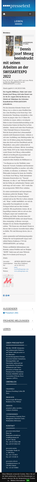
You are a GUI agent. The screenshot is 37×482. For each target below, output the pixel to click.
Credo (22, 418)
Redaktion (9, 402)
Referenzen (17, 421)
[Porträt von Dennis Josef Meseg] (15, 47)
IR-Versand (18, 400)
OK (28, 480)
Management (10, 418)
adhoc (14, 408)
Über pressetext (10, 416)
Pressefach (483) (11, 312)
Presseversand (10, 400)
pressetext (9, 408)
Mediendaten (10, 421)
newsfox (19, 408)
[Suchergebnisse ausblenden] (9, 295)
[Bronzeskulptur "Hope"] (9, 41)
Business (8, 391)
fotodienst (15, 410)
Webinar (18, 402)
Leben (20, 391)
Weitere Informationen (18, 480)
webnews (8, 410)
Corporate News (20, 416)
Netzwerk (17, 418)
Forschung (15, 391)
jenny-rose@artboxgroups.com (21, 268)
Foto (14, 402)
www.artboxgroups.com (21, 271)
